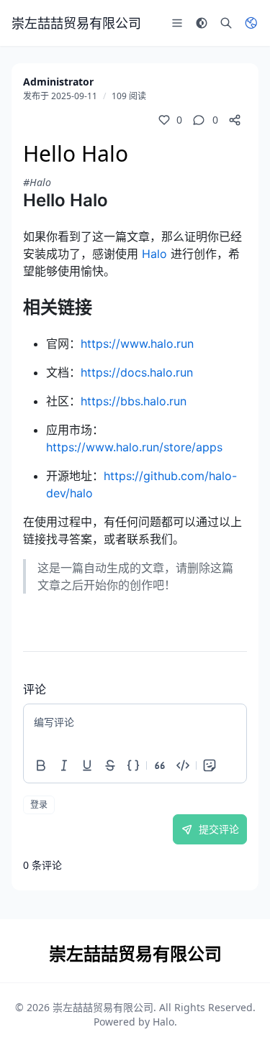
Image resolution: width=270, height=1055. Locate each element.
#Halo (37, 182)
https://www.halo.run (137, 343)
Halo (154, 254)
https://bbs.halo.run (133, 401)
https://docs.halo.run (137, 372)
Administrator (58, 81)
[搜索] (226, 23)
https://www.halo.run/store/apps (134, 447)
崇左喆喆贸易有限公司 (103, 1007)
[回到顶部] (238, 1023)
